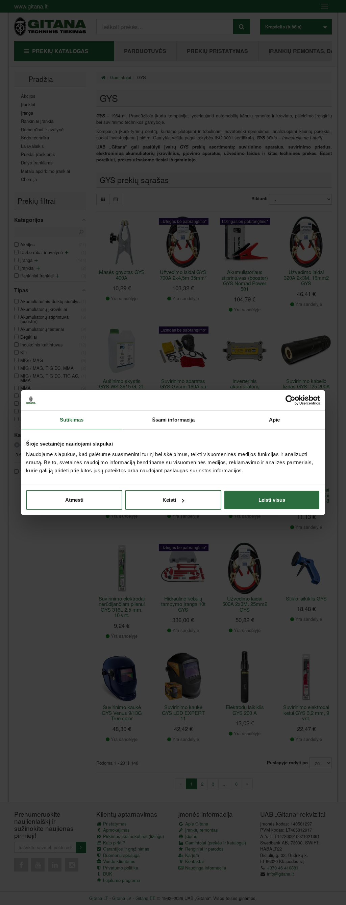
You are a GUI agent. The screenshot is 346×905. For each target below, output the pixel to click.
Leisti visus (271, 500)
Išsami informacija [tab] (173, 419)
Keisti (169, 500)
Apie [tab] (274, 419)
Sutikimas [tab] (71, 419)
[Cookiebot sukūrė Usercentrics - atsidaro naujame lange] (290, 400)
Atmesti (74, 500)
